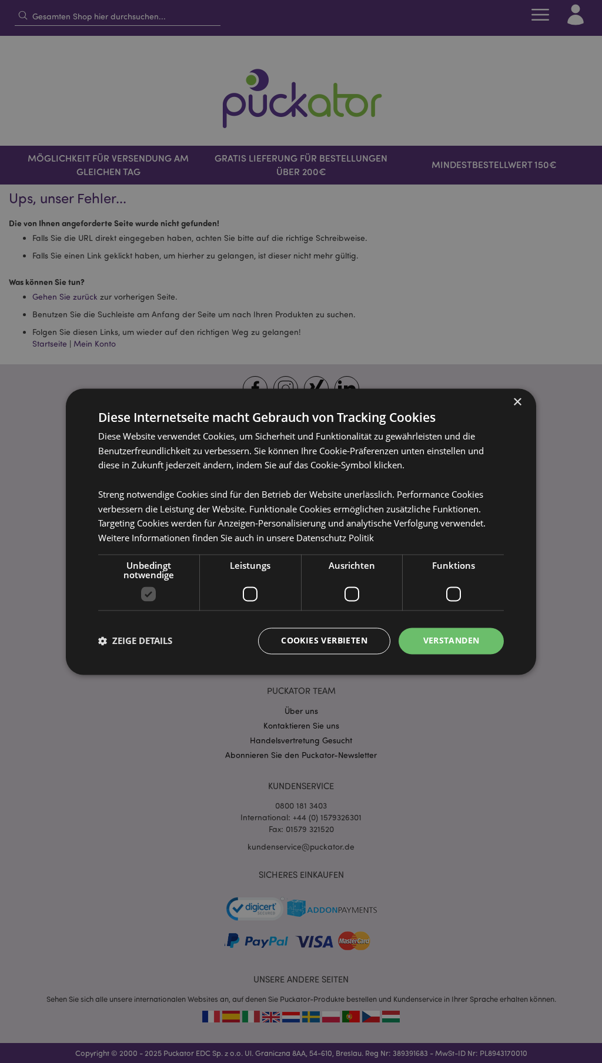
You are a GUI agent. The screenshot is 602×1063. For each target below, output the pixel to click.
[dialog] (301, 531)
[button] (135, 641)
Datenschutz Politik (335, 538)
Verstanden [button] (451, 640)
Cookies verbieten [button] (324, 640)
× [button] (517, 402)
